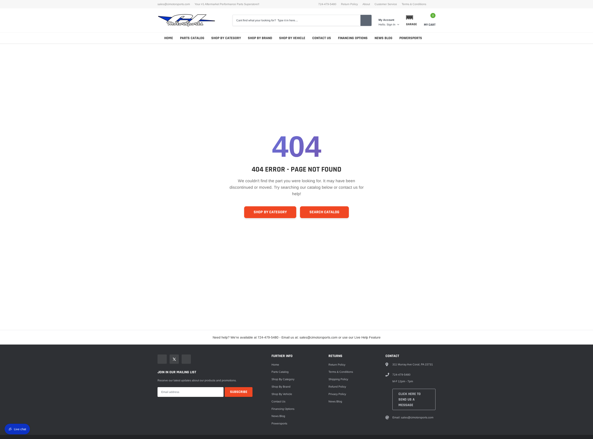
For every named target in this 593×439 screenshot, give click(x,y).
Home (168, 38)
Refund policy (337, 386)
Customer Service (386, 4)
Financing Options (353, 38)
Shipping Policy (338, 379)
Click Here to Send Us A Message (409, 400)
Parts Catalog (192, 38)
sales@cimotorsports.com (174, 4)
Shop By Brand (260, 38)
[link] (162, 359)
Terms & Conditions (414, 4)
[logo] (186, 20)
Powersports (410, 38)
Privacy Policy (337, 394)
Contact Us (321, 38)
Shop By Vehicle (292, 38)
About (366, 4)
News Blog (383, 38)
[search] (366, 20)
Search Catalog (324, 212)
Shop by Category (226, 38)
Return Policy (349, 4)
